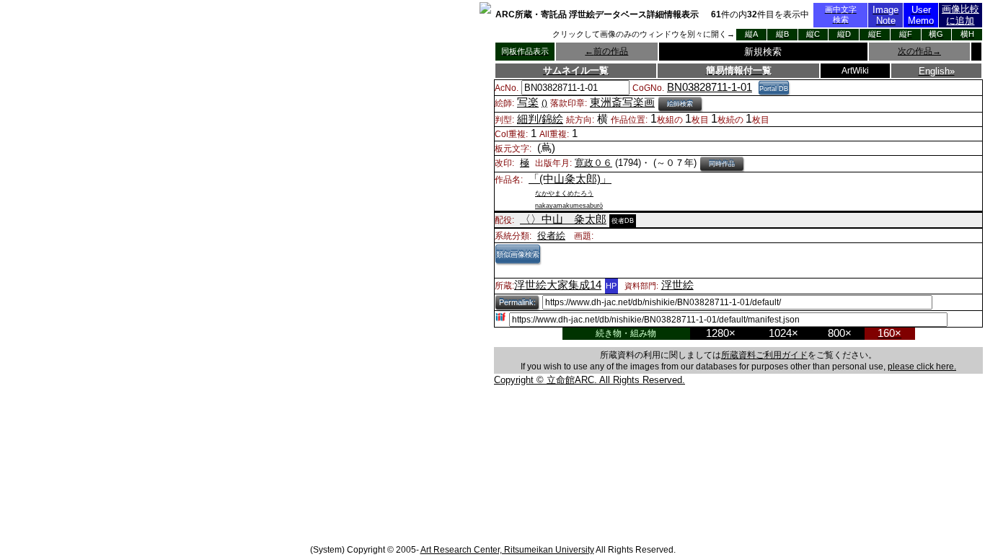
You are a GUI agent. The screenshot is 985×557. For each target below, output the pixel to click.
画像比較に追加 (960, 15)
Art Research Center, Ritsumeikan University (507, 550)
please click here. (922, 366)
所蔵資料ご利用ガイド (764, 355)
